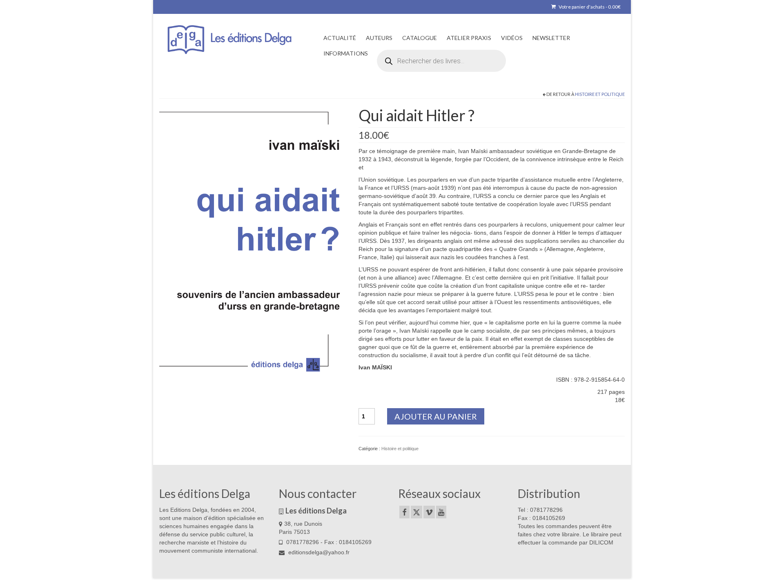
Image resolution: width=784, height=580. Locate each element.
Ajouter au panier (435, 416)
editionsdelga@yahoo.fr (318, 552)
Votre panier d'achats (589, 7)
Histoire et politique (600, 94)
